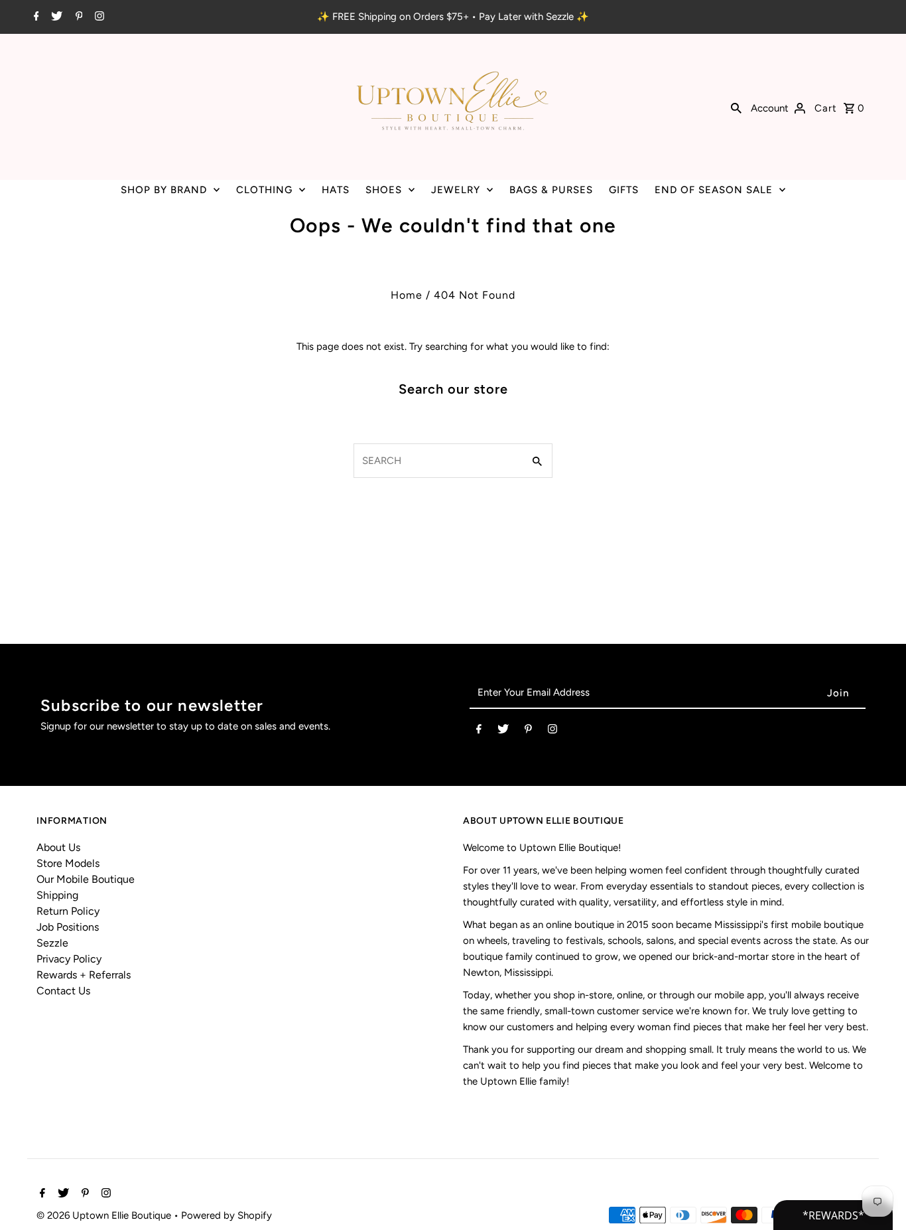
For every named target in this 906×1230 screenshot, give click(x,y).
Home (406, 295)
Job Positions (67, 927)
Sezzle (52, 943)
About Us (58, 847)
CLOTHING (264, 190)
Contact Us (63, 990)
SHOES (383, 190)
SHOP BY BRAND (164, 190)
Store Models (67, 863)
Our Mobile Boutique (85, 879)
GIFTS (624, 190)
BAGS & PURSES (551, 190)
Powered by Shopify (226, 1215)
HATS (336, 190)
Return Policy (67, 911)
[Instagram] (98, 17)
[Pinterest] (77, 17)
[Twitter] (55, 17)
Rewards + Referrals (83, 974)
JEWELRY (455, 190)
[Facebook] (35, 17)
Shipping (57, 895)
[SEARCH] (736, 107)
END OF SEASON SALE (714, 190)
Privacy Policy (68, 959)
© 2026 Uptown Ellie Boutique (105, 1215)
